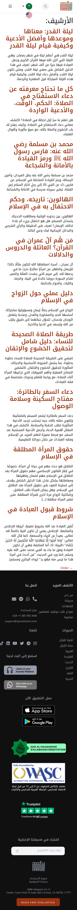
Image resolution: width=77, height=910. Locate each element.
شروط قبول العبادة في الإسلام (40, 513)
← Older (66, 568)
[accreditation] (38, 748)
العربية (69, 651)
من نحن (68, 595)
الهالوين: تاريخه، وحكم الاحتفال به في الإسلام (41, 203)
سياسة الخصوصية (38, 881)
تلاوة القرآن (66, 640)
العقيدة (68, 656)
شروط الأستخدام (38, 878)
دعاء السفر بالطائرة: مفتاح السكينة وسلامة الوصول (41, 399)
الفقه (70, 673)
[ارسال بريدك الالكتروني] (17, 851)
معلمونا (68, 617)
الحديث (69, 662)
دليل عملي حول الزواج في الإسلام (42, 297)
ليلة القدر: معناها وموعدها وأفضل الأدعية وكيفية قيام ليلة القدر (39, 38)
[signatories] (38, 773)
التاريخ (69, 667)
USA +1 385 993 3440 (24, 615)
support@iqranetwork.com (21, 621)
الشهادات (67, 606)
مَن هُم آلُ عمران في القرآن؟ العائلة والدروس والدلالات (39, 247)
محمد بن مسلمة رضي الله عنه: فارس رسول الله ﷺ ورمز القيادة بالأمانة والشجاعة (43, 155)
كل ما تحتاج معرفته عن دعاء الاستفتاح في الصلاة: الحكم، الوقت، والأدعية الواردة (41, 99)
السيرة (69, 678)
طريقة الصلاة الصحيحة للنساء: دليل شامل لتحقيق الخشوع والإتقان (39, 341)
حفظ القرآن (66, 645)
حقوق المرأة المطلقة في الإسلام (43, 453)
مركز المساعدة (29, 610)
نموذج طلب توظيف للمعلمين (55, 611)
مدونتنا (69, 600)
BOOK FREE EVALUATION (38, 902)
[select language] (23, 6)
